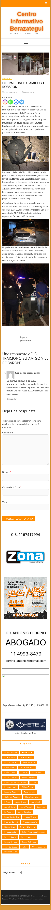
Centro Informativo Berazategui (26, 21)
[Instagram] (5, 101)
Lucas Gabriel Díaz (11, 817)
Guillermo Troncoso (12, 797)
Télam (24, 847)
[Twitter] (21, 101)
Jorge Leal (35, 802)
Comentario (8, 432)
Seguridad (7, 78)
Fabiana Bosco (27, 787)
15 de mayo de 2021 (12, 92)
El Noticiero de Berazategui (15, 782)
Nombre (6, 472)
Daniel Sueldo (37, 772)
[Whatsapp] (10, 101)
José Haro (41, 807)
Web (4, 502)
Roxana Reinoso (10, 842)
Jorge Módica (9, 807)
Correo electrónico (11, 487)
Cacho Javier (9, 767)
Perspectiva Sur (10, 832)
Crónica (24, 772)
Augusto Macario (11, 762)
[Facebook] (16, 101)
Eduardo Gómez (28, 777)
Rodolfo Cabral (10, 837)
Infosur (7, 802)
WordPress (13, 899)
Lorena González (24, 812)
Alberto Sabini (26, 757)
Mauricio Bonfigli (11, 822)
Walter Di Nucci (10, 852)
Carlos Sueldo (9, 772)
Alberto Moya (9, 757)
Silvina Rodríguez (29, 842)
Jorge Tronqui (26, 807)
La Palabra (8, 812)
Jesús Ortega (20, 802)
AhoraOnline (27, 752)
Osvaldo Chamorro (27, 827)
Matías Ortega (30, 817)
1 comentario (29, 92)
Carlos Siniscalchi (26, 767)
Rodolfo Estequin (28, 837)
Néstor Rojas (9, 827)
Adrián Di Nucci (10, 752)
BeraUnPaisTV (29, 762)
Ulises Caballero (38, 847)
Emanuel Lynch (10, 787)
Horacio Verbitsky (32, 797)
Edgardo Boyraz (10, 777)
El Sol (34, 782)
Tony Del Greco (10, 847)
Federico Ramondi (11, 792)
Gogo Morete (29, 792)
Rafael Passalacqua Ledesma (33, 832)
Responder (12, 399)
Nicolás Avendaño (30, 822)
